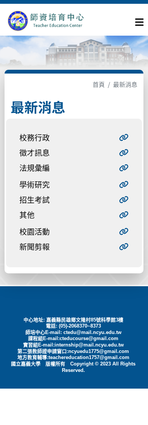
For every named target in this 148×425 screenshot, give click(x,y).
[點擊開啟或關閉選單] (139, 20)
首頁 (99, 84)
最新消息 (125, 84)
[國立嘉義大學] (46, 21)
